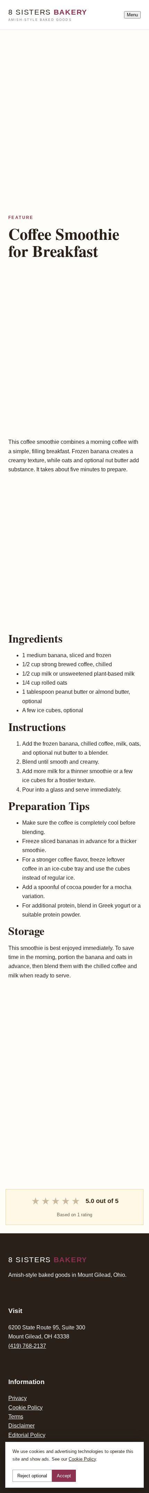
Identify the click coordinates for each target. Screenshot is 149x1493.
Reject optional (32, 1475)
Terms (15, 1417)
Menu (132, 14)
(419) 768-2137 (27, 1346)
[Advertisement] (74, 105)
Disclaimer (21, 1426)
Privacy (17, 1398)
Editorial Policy (26, 1435)
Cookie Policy (25, 1408)
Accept (64, 1475)
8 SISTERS (47, 15)
